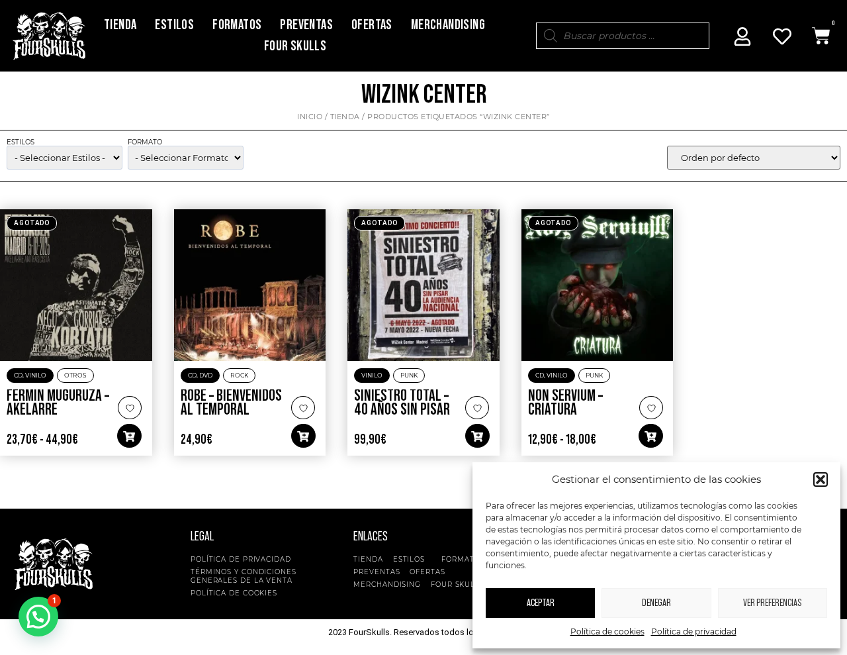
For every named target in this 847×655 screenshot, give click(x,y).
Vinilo (35, 375)
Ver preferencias (772, 603)
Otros (75, 375)
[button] (820, 479)
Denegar (656, 603)
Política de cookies (607, 631)
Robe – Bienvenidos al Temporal (231, 403)
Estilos (174, 25)
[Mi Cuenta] (742, 36)
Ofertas (371, 25)
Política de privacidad (693, 631)
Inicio (309, 116)
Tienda (120, 25)
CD (18, 375)
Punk (409, 375)
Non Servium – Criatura (565, 403)
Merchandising (448, 25)
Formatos (236, 25)
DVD (205, 375)
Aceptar (541, 603)
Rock (239, 375)
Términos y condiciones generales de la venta (243, 576)
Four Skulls (295, 46)
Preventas (306, 25)
